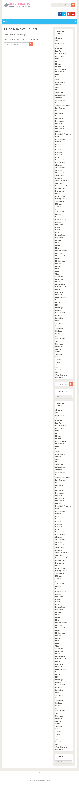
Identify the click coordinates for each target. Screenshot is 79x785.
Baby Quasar (59, 56)
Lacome (58, 217)
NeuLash (58, 266)
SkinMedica (59, 354)
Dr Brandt (58, 131)
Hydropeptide (60, 188)
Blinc (57, 61)
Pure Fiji (58, 302)
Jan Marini (58, 207)
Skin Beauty (59, 341)
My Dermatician (60, 261)
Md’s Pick (58, 253)
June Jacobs (59, 212)
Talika (57, 357)
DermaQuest (59, 126)
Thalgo (57, 362)
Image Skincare (60, 196)
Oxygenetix (59, 277)
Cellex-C (58, 79)
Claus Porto (59, 92)
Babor (57, 59)
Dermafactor (59, 118)
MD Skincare (59, 129)
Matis (57, 248)
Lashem (58, 222)
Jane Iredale (59, 201)
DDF (56, 111)
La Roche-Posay (60, 219)
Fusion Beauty (60, 162)
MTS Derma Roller (61, 256)
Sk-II (57, 336)
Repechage (59, 308)
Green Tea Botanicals (62, 181)
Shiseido (58, 334)
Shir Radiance (59, 331)
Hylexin (57, 194)
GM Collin (58, 183)
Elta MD (58, 142)
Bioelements (59, 72)
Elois (57, 144)
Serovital (58, 326)
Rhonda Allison (60, 315)
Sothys (57, 367)
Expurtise (58, 152)
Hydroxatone (59, 191)
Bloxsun (58, 64)
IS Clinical (58, 204)
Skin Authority (60, 339)
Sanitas (57, 321)
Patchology (59, 279)
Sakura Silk (59, 318)
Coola (57, 103)
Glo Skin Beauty (60, 168)
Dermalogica (59, 121)
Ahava (57, 41)
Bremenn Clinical (60, 69)
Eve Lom (58, 149)
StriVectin (58, 349)
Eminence (58, 147)
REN (56, 305)
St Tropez (58, 347)
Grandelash (59, 178)
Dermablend (59, 113)
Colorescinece (60, 95)
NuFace (57, 269)
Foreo (57, 157)
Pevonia (58, 289)
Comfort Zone (60, 100)
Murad (57, 258)
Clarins (57, 87)
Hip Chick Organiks (61, 186)
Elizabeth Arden (60, 139)
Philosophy (59, 295)
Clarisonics (59, 90)
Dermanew (59, 124)
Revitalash (58, 310)
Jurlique (58, 209)
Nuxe (57, 271)
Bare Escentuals (60, 54)
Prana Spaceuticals (61, 297)
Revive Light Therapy (62, 313)
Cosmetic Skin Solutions (63, 105)
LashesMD (59, 225)
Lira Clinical (59, 238)
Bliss (57, 74)
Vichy (57, 372)
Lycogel (58, 240)
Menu (5, 21)
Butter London (60, 77)
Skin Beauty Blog (34, 780)
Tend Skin (58, 359)
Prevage (58, 300)
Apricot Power (60, 46)
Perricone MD (60, 284)
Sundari (57, 352)
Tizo (56, 365)
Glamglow (58, 165)
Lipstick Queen (60, 235)
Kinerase (58, 214)
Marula (57, 245)
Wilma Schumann (61, 375)
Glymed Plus (59, 175)
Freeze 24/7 (59, 160)
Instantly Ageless (61, 199)
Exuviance (58, 155)
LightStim (58, 230)
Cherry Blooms (60, 82)
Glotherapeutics (60, 173)
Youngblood (59, 378)
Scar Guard (59, 323)
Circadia (58, 85)
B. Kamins (58, 48)
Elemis (57, 137)
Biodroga (58, 67)
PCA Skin (58, 282)
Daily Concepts (60, 108)
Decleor (58, 116)
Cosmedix (58, 98)
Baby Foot (58, 51)
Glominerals (59, 170)
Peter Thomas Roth (61, 287)
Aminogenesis (60, 43)
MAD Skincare (60, 243)
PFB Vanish (59, 292)
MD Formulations (61, 251)
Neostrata (58, 264)
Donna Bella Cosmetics (63, 134)
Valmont (58, 370)
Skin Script (59, 344)
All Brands (58, 38)
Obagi (57, 274)
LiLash (57, 232)
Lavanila (58, 227)
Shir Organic (59, 328)
